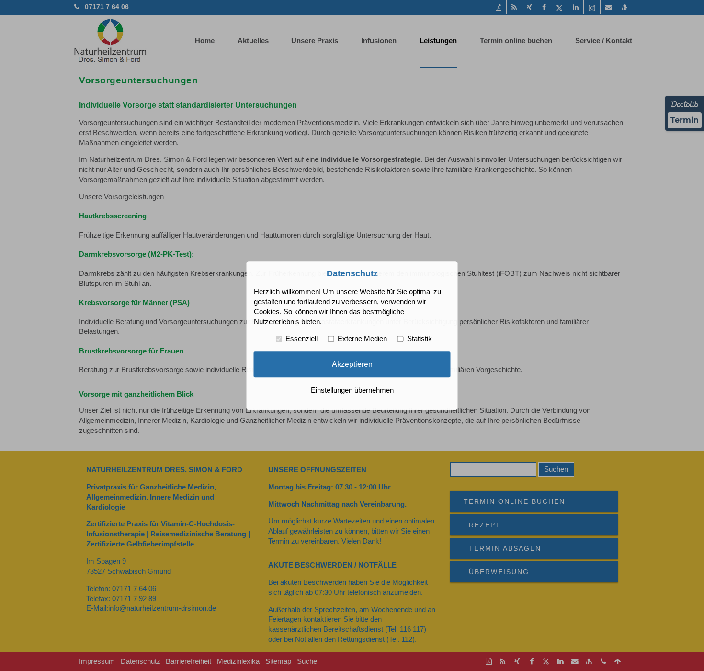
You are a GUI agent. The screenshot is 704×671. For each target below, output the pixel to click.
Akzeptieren (352, 364)
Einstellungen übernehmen (352, 390)
